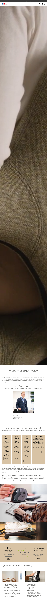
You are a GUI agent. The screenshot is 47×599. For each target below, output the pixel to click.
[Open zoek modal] (39, 4)
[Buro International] (5, 4)
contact (29, 388)
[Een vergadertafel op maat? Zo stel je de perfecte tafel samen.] (12, 578)
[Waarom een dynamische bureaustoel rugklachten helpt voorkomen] (35, 578)
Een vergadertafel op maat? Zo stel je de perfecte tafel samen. (11, 585)
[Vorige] (6, 1)
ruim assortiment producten (37, 379)
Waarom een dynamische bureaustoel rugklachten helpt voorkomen (33, 587)
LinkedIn (34, 480)
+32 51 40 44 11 (8, 556)
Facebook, (22, 480)
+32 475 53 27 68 (38, 555)
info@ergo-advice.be (9, 554)
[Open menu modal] (45, 4)
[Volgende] (40, 1)
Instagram (27, 480)
